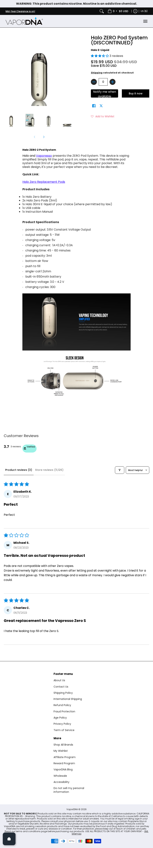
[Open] (9, 839)
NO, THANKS (113, 451)
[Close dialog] (144, 387)
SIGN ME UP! (113, 439)
